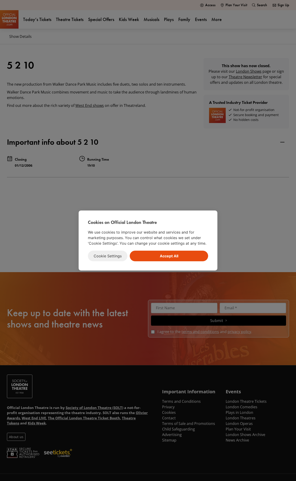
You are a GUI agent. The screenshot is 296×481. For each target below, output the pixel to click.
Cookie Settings (108, 256)
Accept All (169, 256)
